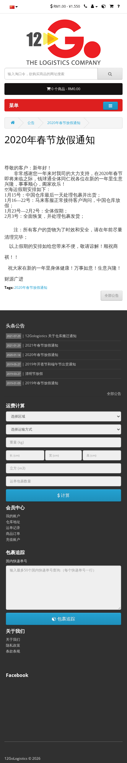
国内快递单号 (16, 560)
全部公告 (114, 393)
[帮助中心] (118, 6)
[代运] (104, 6)
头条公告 (15, 325)
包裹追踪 (65, 619)
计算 (65, 495)
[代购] (111, 6)
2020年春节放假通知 (63, 122)
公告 (31, 122)
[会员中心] (94, 6)
